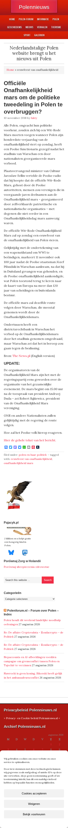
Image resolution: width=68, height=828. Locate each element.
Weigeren (34, 803)
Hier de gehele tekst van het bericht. (30, 440)
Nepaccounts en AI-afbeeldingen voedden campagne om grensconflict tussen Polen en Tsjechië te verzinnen (32, 661)
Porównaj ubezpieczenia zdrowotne (26, 567)
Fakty (34, 118)
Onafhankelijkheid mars (18, 463)
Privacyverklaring (41, 823)
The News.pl (21, 356)
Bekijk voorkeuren (34, 814)
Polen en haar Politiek (33, 454)
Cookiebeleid (23, 823)
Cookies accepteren (34, 793)
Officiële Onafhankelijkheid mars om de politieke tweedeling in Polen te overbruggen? (33, 97)
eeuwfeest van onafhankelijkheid (31, 459)
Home (10, 69)
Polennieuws (34, 7)
